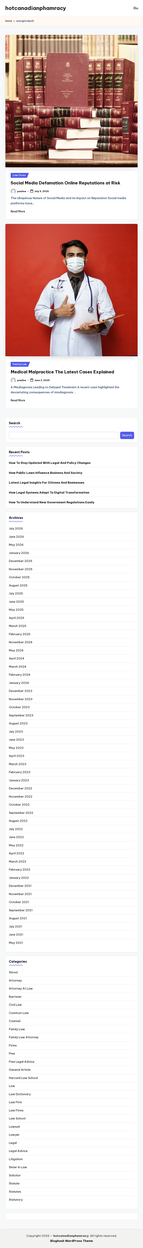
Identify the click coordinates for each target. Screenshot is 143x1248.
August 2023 (18, 723)
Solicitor (15, 1175)
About (13, 972)
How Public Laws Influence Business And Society (45, 473)
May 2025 (16, 610)
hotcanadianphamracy (35, 8)
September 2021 (21, 910)
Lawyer (14, 1135)
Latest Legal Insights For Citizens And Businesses (46, 482)
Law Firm (15, 1102)
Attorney (15, 980)
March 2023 (17, 764)
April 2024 (16, 658)
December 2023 (20, 691)
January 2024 (19, 683)
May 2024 (16, 650)
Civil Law (15, 1005)
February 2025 (19, 634)
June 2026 (16, 537)
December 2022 (20, 788)
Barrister (15, 997)
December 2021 (20, 886)
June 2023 (16, 740)
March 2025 (17, 626)
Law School (17, 1118)
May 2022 (16, 845)
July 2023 (16, 732)
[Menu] (135, 8)
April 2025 (16, 618)
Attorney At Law (21, 988)
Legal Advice (18, 1151)
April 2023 (16, 756)
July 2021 (15, 926)
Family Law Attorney (24, 1037)
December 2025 (20, 561)
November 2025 (20, 569)
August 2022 (18, 821)
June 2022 (16, 837)
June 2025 (16, 602)
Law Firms (19, 175)
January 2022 (19, 878)
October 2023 (19, 707)
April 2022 (16, 853)
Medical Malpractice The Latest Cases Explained (62, 371)
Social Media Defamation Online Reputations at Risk (65, 182)
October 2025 (19, 577)
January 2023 (19, 780)
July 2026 (16, 528)
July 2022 (16, 829)
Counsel (14, 1021)
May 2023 (16, 748)
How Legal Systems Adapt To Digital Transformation (49, 492)
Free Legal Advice (21, 1062)
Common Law (19, 1013)
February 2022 (19, 869)
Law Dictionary (20, 1094)
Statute (14, 1183)
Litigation (16, 1159)
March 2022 (17, 861)
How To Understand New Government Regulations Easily (51, 502)
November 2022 (20, 796)
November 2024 (20, 642)
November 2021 (20, 894)
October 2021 (19, 902)
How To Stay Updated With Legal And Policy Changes (50, 463)
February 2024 (19, 675)
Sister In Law (18, 1167)
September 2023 (21, 715)
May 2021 (16, 943)
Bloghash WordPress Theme (71, 1241)
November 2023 (20, 699)
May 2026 (16, 545)
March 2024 (17, 667)
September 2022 (21, 813)
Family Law (20, 364)
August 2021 (18, 918)
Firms (13, 1045)
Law (12, 1086)
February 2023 (19, 772)
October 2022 (19, 805)
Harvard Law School (23, 1078)
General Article (20, 1070)
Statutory (16, 1200)
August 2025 (18, 585)
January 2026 (19, 553)
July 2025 (16, 593)
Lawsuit (14, 1127)
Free (12, 1053)
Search (14, 423)
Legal (13, 1143)
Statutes (15, 1192)
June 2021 (16, 934)
